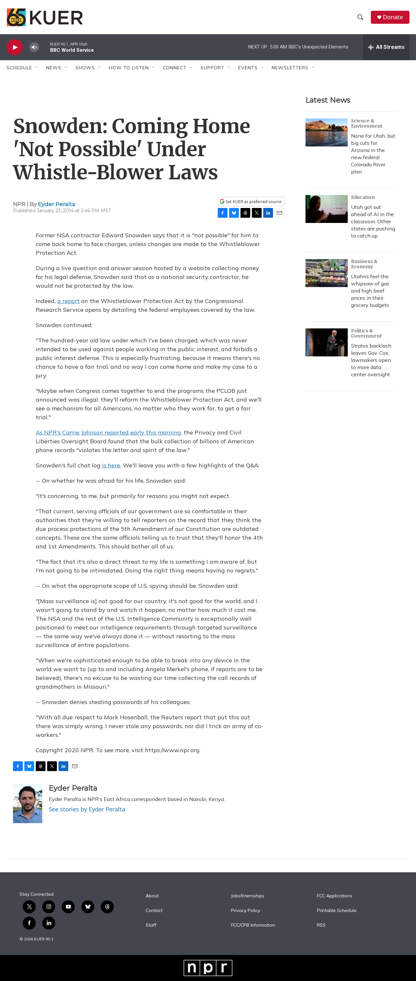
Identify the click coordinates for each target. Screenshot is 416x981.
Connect (175, 68)
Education (363, 197)
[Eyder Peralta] (27, 803)
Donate (393, 17)
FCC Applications (334, 896)
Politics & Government (366, 333)
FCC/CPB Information (253, 925)
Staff (151, 925)
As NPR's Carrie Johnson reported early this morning (108, 432)
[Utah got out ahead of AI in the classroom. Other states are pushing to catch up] (327, 209)
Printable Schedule (337, 910)
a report (68, 301)
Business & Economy (364, 263)
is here (111, 465)
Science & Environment (367, 123)
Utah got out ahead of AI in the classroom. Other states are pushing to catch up (373, 221)
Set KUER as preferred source (253, 201)
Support (212, 68)
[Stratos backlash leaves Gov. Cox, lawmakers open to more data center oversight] (327, 342)
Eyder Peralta (56, 204)
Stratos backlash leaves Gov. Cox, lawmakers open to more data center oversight (371, 360)
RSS (321, 925)
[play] (14, 47)
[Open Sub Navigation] (37, 67)
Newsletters (290, 68)
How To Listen (129, 68)
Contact (154, 910)
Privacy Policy (245, 910)
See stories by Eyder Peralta (87, 809)
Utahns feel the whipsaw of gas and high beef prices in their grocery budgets (370, 290)
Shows (85, 68)
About (152, 896)
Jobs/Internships (247, 896)
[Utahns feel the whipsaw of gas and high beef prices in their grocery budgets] (327, 273)
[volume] (34, 47)
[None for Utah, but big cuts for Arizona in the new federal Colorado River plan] (327, 132)
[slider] (45, 47)
